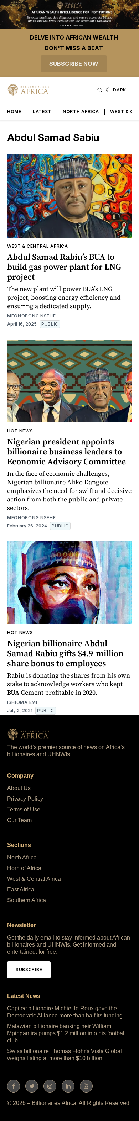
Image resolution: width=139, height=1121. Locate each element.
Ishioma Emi (22, 702)
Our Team (19, 820)
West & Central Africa (37, 246)
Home (14, 111)
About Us (19, 788)
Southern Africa (26, 900)
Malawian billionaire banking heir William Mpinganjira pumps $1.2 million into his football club (66, 1033)
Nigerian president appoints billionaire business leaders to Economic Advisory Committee (66, 451)
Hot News (20, 430)
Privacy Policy (25, 799)
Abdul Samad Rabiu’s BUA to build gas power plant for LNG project (64, 267)
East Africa (20, 889)
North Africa (81, 111)
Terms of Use (23, 809)
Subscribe (29, 969)
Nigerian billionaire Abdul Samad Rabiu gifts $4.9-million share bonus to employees (65, 653)
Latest (42, 111)
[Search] (100, 90)
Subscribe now (73, 63)
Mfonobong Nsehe (31, 316)
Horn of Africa (24, 868)
